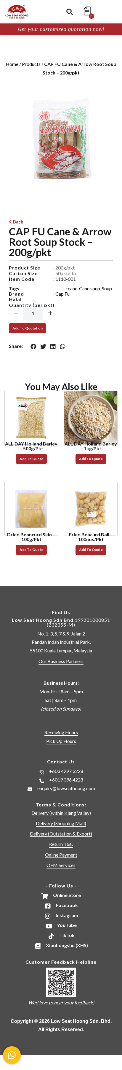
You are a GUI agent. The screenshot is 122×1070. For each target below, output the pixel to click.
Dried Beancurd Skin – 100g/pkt (31, 537)
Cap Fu (62, 294)
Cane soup (89, 288)
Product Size (24, 267)
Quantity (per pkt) (31, 305)
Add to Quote (31, 458)
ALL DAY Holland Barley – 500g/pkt (31, 446)
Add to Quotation (27, 328)
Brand (16, 294)
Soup (107, 288)
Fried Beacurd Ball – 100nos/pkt (91, 537)
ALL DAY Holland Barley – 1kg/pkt (91, 446)
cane (72, 288)
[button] (69, 12)
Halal (15, 299)
